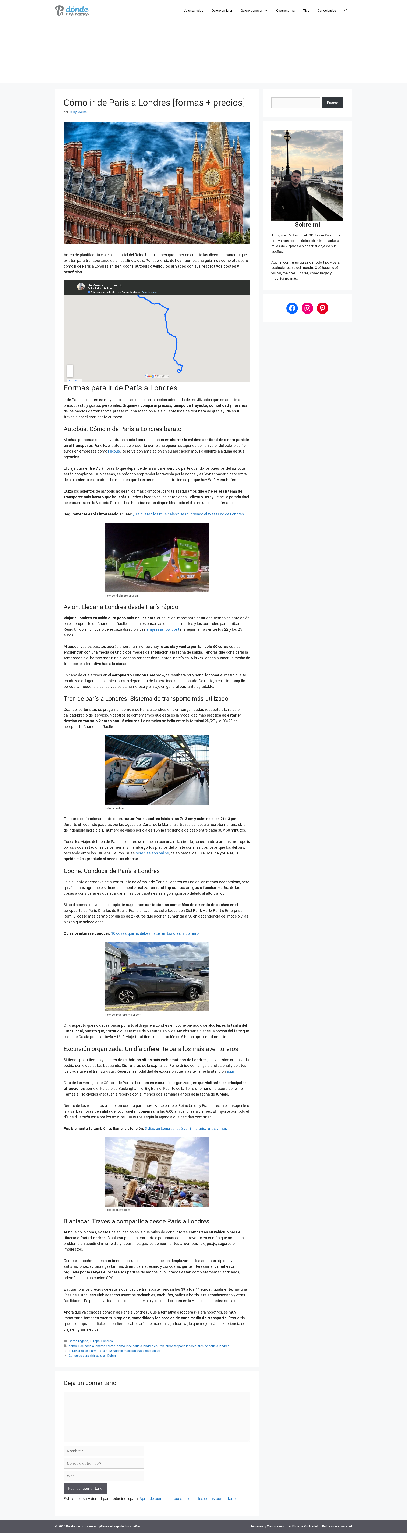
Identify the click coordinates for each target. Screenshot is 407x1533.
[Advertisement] (203, 53)
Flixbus (114, 451)
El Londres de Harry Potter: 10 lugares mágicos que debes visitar (114, 1351)
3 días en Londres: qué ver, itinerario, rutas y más (186, 1128)
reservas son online (152, 853)
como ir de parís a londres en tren (140, 1346)
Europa (95, 1341)
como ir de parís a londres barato (92, 1346)
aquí (230, 1071)
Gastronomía (285, 10)
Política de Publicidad (303, 1526)
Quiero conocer (251, 10)
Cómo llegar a (78, 1341)
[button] (346, 10)
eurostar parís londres (181, 1346)
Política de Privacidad (337, 1526)
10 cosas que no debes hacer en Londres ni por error (155, 933)
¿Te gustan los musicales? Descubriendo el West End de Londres (188, 514)
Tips (306, 10)
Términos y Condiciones (267, 1526)
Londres (107, 1341)
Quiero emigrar (222, 10)
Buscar (332, 103)
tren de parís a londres (213, 1346)
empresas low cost (162, 629)
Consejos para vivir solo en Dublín (92, 1356)
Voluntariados (193, 10)
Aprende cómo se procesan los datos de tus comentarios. (188, 1498)
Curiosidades (327, 10)
